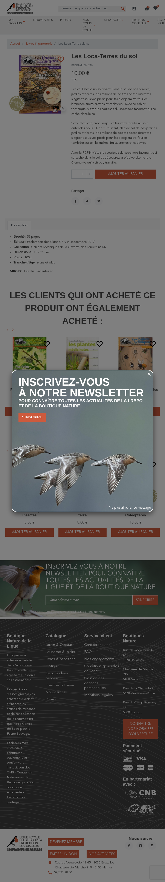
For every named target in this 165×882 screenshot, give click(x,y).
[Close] (149, 374)
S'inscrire (32, 417)
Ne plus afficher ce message (130, 508)
